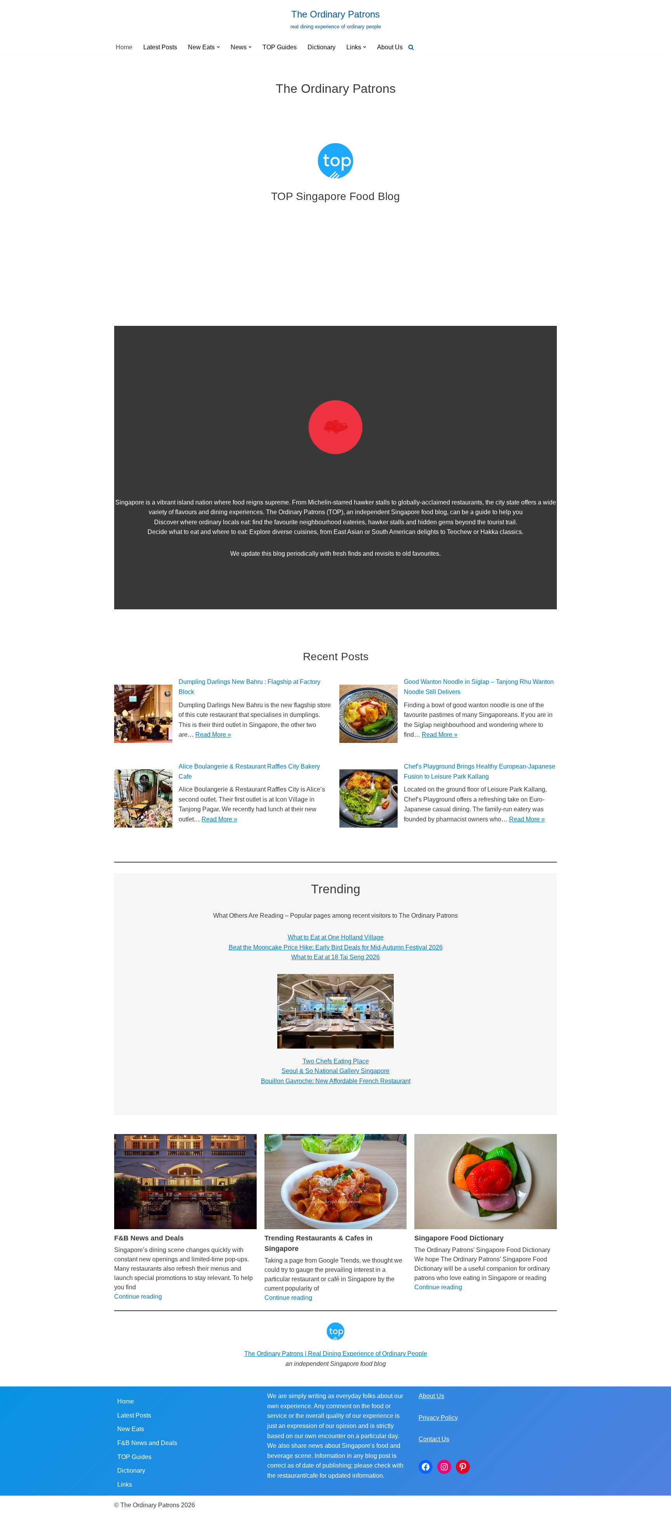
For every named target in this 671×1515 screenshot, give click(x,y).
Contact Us (434, 1439)
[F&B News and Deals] (185, 1181)
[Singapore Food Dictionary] (485, 1181)
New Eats (130, 1429)
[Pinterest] (463, 1467)
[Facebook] (426, 1467)
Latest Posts (160, 47)
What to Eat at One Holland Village (336, 937)
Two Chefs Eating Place (335, 1061)
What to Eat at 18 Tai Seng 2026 (335, 957)
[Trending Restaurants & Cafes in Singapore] (335, 1181)
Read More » (213, 734)
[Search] (411, 47)
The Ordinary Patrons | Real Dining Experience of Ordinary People (335, 1353)
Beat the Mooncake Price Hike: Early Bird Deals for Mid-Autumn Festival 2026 (336, 947)
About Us (390, 47)
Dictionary (322, 47)
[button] (218, 47)
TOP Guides (279, 47)
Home (124, 47)
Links (124, 1484)
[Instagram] (444, 1467)
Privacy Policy (438, 1417)
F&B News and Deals (149, 1238)
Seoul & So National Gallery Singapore (335, 1071)
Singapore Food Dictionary (459, 1238)
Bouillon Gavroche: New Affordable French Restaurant (335, 1081)
